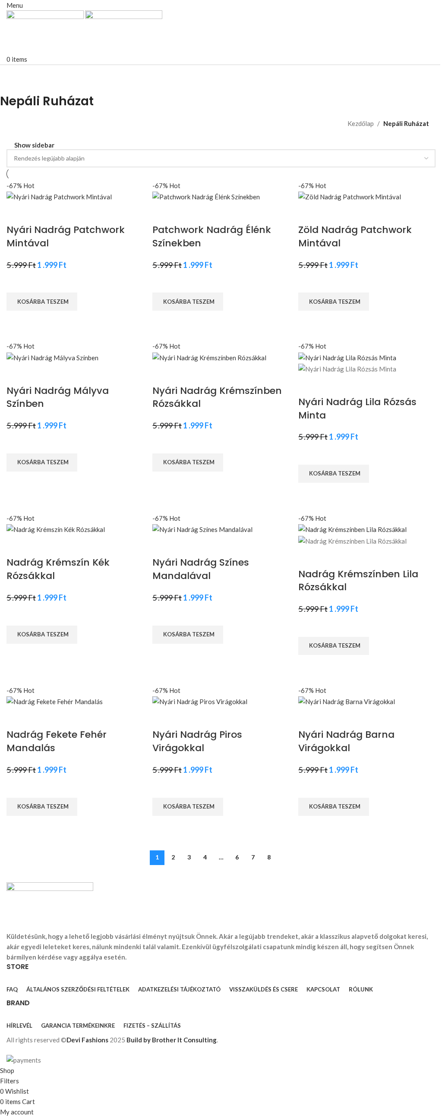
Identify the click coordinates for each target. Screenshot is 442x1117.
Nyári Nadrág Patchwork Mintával (65, 236)
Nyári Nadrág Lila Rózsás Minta (357, 408)
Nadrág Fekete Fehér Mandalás (56, 741)
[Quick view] (17, 321)
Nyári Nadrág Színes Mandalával (200, 569)
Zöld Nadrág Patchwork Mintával (355, 236)
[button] (41, 302)
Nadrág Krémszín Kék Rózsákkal (58, 569)
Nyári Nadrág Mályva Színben (57, 397)
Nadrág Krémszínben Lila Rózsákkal (358, 580)
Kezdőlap (360, 123)
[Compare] (17, 212)
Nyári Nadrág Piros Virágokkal (197, 741)
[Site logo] (45, 31)
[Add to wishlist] (17, 282)
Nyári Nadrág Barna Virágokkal (346, 741)
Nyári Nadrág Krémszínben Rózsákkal (217, 397)
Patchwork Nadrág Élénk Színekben (211, 236)
